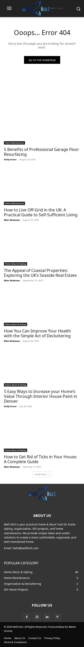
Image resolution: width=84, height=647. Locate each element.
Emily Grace (10, 159)
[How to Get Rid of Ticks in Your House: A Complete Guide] (42, 433)
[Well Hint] (42, 493)
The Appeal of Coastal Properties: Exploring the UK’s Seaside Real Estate (40, 273)
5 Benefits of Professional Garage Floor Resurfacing (41, 152)
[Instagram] (37, 617)
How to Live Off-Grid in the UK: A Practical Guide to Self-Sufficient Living (41, 212)
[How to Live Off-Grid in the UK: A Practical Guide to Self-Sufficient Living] (42, 186)
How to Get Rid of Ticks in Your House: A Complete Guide (40, 459)
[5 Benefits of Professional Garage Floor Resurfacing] (42, 126)
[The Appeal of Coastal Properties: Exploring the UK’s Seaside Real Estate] (42, 247)
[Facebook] (27, 617)
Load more (40, 474)
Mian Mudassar (12, 219)
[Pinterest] (57, 617)
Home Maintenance (14, 142)
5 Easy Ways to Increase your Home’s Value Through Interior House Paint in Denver (40, 396)
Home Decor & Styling (15, 263)
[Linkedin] (47, 617)
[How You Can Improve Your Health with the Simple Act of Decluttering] (42, 307)
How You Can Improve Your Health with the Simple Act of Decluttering (37, 333)
